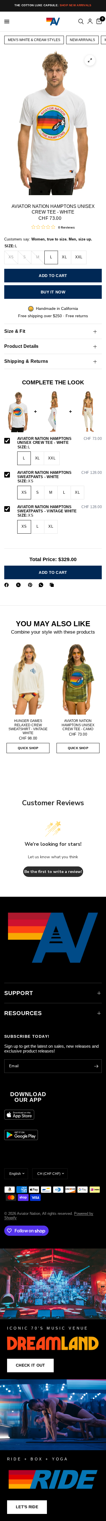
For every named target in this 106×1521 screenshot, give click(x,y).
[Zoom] (90, 60)
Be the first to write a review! (53, 871)
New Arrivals (82, 40)
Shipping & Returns (26, 361)
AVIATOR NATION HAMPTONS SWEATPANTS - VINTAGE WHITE (59, 509)
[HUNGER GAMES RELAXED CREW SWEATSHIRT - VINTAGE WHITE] (28, 679)
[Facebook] (7, 584)
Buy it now (53, 292)
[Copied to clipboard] (52, 584)
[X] (19, 584)
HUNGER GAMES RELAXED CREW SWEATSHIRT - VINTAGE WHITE (27, 727)
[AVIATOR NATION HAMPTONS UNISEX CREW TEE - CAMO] (78, 679)
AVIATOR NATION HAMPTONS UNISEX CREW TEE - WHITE (59, 441)
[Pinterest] (31, 584)
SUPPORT (18, 993)
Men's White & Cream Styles (34, 40)
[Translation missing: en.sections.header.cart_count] (98, 21)
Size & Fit (14, 331)
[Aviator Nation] (53, 1314)
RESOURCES (23, 1013)
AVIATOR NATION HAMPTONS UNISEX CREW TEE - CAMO (78, 725)
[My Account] (90, 21)
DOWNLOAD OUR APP (28, 1097)
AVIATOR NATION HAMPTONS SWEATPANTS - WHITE (59, 475)
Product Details (21, 346)
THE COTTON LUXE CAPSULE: (52, 5)
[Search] (81, 21)
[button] (30, 1365)
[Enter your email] (96, 1066)
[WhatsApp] (42, 584)
